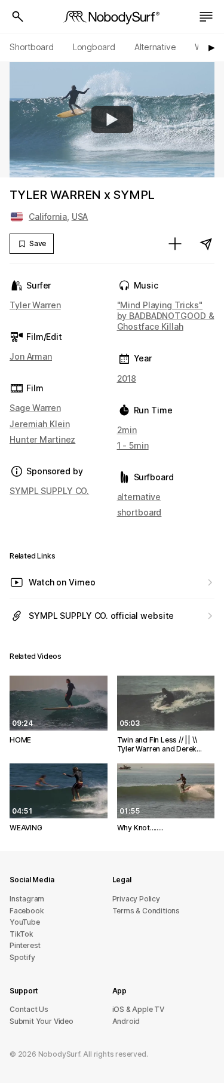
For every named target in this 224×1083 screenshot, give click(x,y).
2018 (127, 378)
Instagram (27, 898)
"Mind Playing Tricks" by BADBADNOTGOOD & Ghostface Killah (165, 316)
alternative (139, 497)
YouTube (25, 922)
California (48, 216)
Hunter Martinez (42, 439)
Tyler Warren (35, 305)
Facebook (27, 910)
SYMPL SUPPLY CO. (49, 491)
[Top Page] (112, 16)
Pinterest (25, 945)
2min (127, 430)
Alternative (155, 47)
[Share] (206, 243)
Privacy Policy (136, 898)
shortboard (139, 512)
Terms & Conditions (146, 910)
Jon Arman (31, 356)
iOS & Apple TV (138, 1009)
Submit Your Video (41, 1021)
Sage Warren (35, 408)
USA (80, 216)
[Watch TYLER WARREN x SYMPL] (112, 119)
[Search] (18, 16)
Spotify (22, 957)
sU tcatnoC (29, 1009)
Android (126, 1021)
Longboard (94, 47)
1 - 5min (133, 445)
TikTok (21, 933)
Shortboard (32, 47)
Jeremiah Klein (39, 424)
